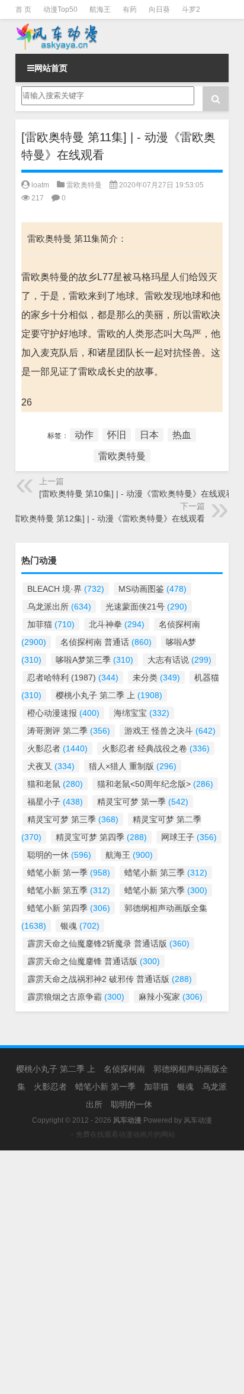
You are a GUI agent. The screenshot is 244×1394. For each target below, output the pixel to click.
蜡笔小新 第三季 (165, 872)
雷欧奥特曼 (84, 185)
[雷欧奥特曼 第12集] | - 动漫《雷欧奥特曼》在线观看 (107, 518)
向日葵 (159, 9)
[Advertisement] (122, 1272)
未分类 (156, 677)
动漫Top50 (60, 9)
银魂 (79, 926)
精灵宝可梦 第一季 (142, 801)
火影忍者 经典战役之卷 (156, 748)
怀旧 (116, 435)
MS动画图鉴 (152, 589)
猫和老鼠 (55, 784)
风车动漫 (198, 1120)
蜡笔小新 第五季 (68, 890)
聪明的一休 (59, 855)
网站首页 (51, 68)
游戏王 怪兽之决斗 (170, 730)
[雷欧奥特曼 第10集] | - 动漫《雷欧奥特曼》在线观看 (136, 493)
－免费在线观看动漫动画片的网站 (122, 1134)
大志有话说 (179, 659)
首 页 (23, 9)
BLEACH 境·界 (65, 589)
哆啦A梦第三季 (94, 659)
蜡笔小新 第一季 (68, 872)
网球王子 (189, 837)
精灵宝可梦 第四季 (101, 837)
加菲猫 (51, 624)
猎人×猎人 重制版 (132, 766)
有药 (130, 9)
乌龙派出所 (59, 606)
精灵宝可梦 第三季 (72, 819)
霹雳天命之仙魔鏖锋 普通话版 (93, 961)
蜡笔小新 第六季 (165, 890)
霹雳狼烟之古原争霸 (75, 996)
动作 (84, 435)
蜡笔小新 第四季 (68, 908)
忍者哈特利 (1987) (72, 677)
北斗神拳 (117, 624)
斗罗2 (191, 9)
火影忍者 (57, 748)
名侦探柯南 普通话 (106, 642)
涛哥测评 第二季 (68, 730)
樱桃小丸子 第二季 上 (109, 695)
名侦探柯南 (124, 1069)
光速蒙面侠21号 (146, 606)
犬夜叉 (51, 766)
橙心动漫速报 (63, 713)
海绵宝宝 (141, 713)
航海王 (100, 9)
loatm (40, 185)
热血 (181, 435)
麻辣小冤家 (171, 996)
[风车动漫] (122, 36)
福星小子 (55, 801)
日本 (149, 435)
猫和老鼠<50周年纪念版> (155, 784)
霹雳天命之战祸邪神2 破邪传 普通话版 (109, 979)
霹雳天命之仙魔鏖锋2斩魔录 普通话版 (108, 943)
